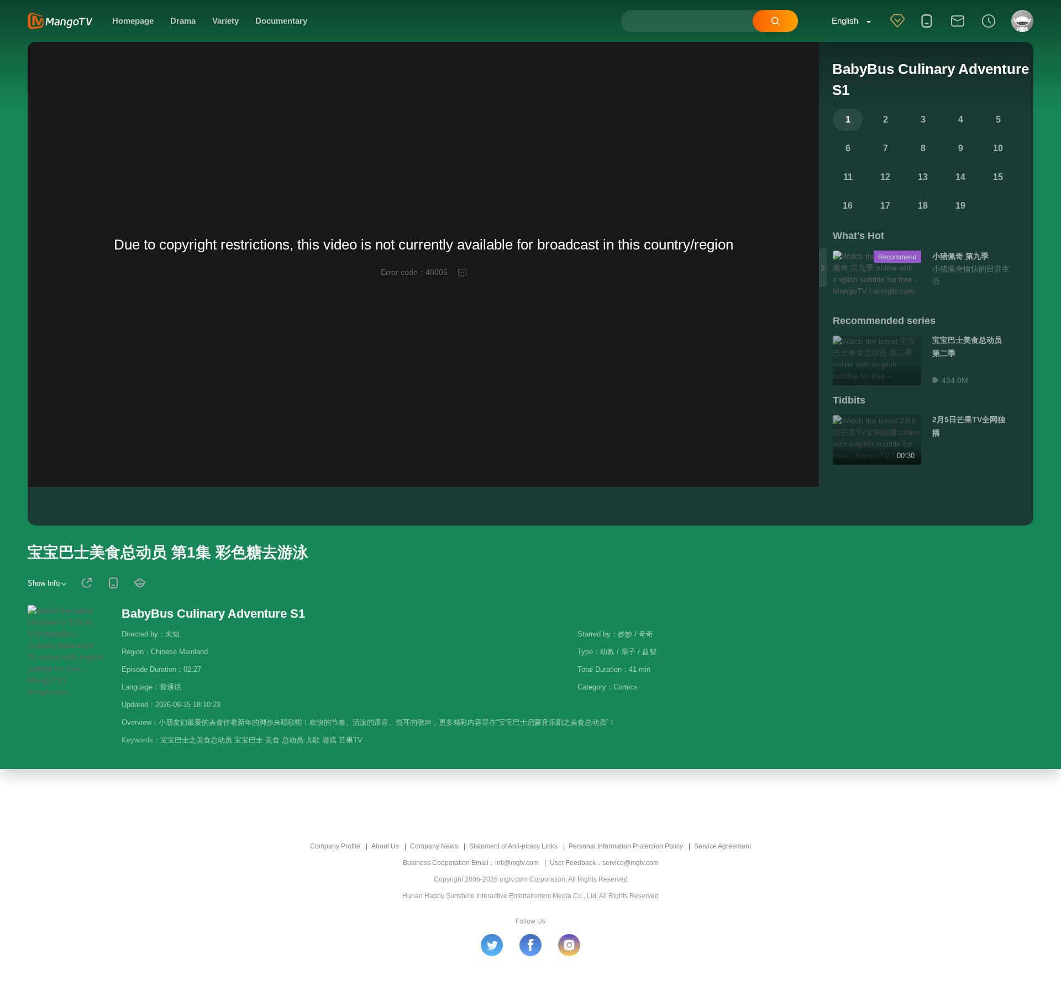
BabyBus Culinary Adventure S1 (213, 613)
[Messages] (957, 28)
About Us (385, 846)
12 (885, 177)
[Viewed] (988, 28)
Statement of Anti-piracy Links (513, 846)
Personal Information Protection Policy (626, 846)
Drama (183, 20)
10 (998, 148)
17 (885, 205)
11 (848, 177)
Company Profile (335, 846)
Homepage (133, 20)
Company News (434, 846)
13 (923, 177)
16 (848, 205)
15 (998, 177)
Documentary (281, 20)
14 (960, 177)
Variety (225, 20)
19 (960, 205)
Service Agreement (722, 846)
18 (923, 205)
